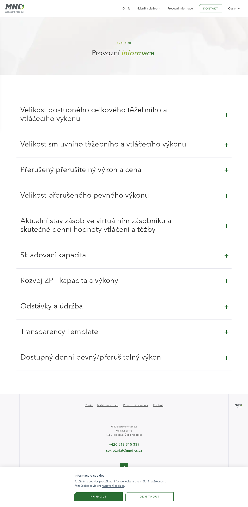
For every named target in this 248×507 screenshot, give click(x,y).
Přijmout (98, 496)
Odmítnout (149, 496)
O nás (126, 8)
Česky (232, 8)
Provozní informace (180, 8)
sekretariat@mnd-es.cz (124, 450)
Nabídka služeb (147, 8)
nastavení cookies (113, 485)
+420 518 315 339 (124, 444)
